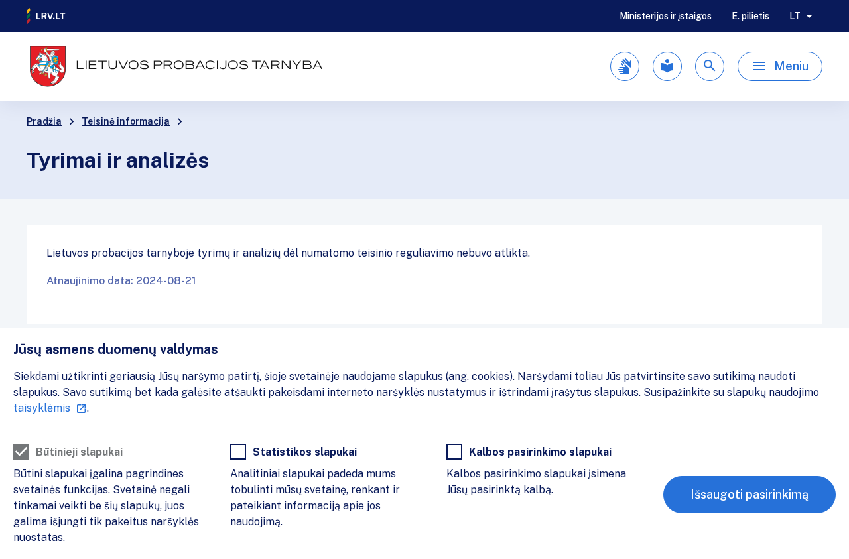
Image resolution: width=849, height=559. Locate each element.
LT (795, 16)
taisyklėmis (41, 408)
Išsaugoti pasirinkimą (749, 494)
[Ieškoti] (709, 66)
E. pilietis (750, 16)
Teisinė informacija (126, 121)
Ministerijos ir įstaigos (666, 16)
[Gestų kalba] (624, 66)
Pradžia (44, 121)
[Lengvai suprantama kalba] (667, 66)
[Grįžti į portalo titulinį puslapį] (46, 16)
